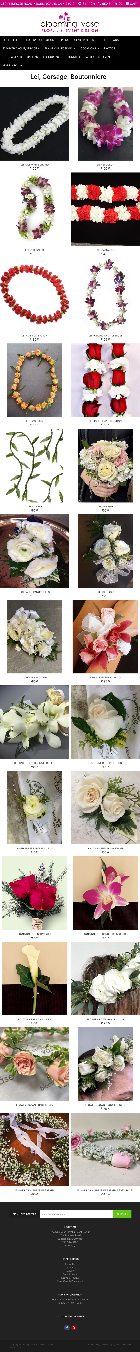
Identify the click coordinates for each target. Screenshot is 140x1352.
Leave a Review (70, 1277)
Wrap (116, 40)
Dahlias (32, 57)
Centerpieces (84, 40)
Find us (69, 1245)
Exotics (109, 48)
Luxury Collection (40, 40)
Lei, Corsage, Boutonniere (62, 57)
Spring (64, 40)
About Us (70, 1264)
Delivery (70, 1270)
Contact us (70, 1267)
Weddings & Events (99, 57)
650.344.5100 (112, 3)
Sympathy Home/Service (20, 48)
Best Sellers (12, 40)
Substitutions (70, 1274)
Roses (103, 40)
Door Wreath (12, 57)
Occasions (88, 48)
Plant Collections (59, 48)
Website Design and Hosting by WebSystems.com (109, 1344)
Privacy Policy (15, 1347)
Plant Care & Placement (70, 1281)
